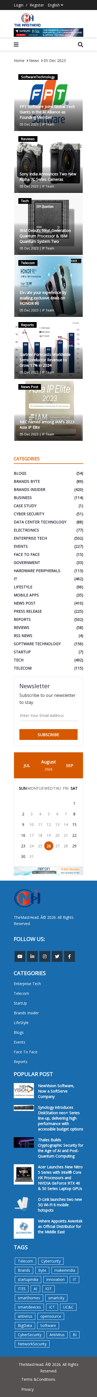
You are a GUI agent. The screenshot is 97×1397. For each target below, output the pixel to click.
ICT (52, 1307)
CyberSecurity (29, 1334)
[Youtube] (20, 956)
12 (49, 824)
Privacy (27, 1389)
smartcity (56, 1297)
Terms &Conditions (38, 1379)
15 (74, 824)
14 (66, 824)
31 (31, 856)
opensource (50, 1316)
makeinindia (64, 1270)
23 (23, 845)
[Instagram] (44, 956)
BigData (25, 1325)
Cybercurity (51, 1261)
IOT (48, 1288)
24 (31, 845)
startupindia (28, 1279)
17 (31, 835)
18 (40, 835)
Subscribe (48, 734)
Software (48, 1325)
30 (23, 856)
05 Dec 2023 (55, 60)
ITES (22, 1288)
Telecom (25, 1261)
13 (57, 824)
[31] (48, 32)
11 (40, 824)
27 (57, 845)
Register (37, 5)
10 (31, 824)
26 (49, 845)
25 (40, 845)
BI (75, 1334)
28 (66, 845)
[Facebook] (69, 956)
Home (19, 60)
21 (66, 835)
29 (74, 845)
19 (49, 835)
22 (74, 835)
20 (57, 835)
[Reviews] (48, 162)
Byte (42, 1270)
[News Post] (48, 409)
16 (23, 835)
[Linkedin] (32, 956)
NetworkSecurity (32, 1343)
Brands (24, 1270)
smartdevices (29, 1307)
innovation (55, 1279)
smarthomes (29, 1297)
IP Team (48, 124)
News (34, 60)
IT (74, 1279)
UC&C (68, 1307)
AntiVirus (57, 1334)
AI (35, 1288)
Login (18, 5)
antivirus (25, 1316)
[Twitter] (57, 956)
